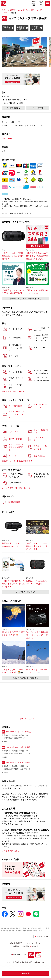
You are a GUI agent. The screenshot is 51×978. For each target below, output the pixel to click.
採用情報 (25, 946)
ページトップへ (43, 936)
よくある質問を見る (10, 851)
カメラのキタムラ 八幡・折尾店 (18, 763)
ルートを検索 (38, 108)
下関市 (4, 13)
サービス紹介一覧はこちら (25, 592)
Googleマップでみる (25, 719)
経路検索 (25, 973)
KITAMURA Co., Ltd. (20, 962)
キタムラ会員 (41, 2)
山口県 (39, 10)
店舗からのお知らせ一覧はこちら (25, 678)
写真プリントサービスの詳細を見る (17, 461)
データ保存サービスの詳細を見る (16, 488)
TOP (3, 10)
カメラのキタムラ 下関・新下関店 (19, 732)
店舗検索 (33, 1)
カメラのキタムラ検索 (25, 10)
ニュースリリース (34, 943)
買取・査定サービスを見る (13, 391)
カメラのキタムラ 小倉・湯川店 (18, 747)
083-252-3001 (7, 138)
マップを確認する (13, 108)
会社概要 (16, 946)
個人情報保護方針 (17, 943)
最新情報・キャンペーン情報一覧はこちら (25, 299)
